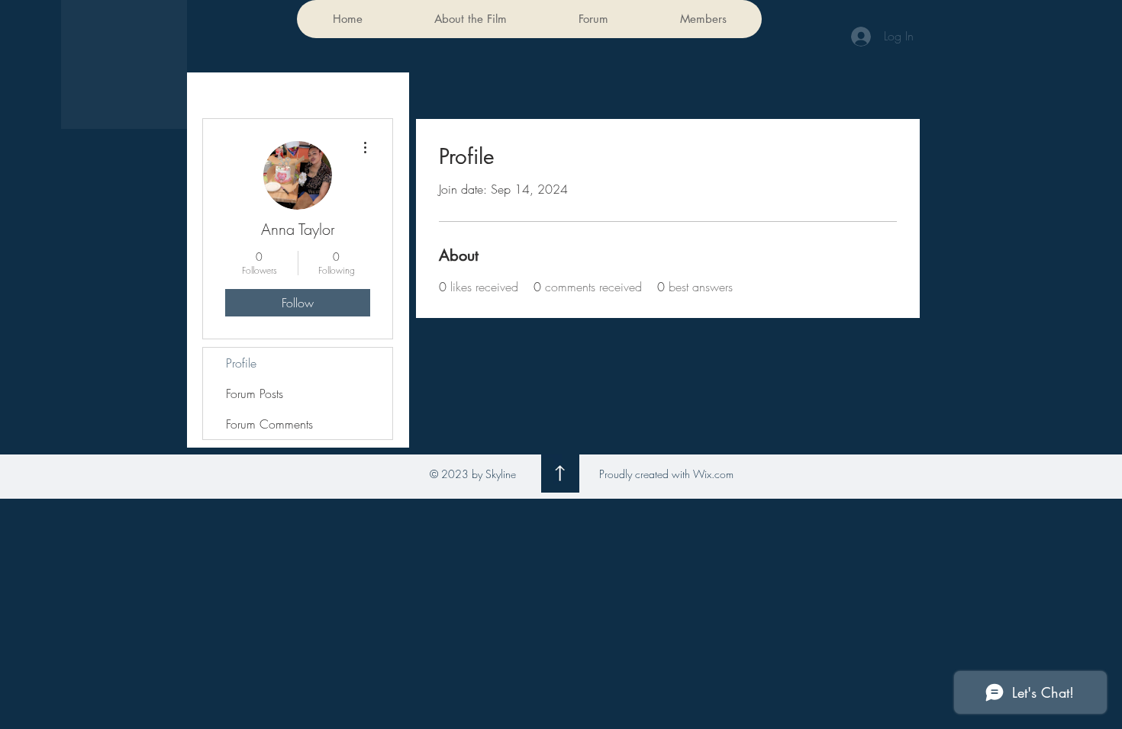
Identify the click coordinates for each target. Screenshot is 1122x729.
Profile (241, 363)
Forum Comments (269, 424)
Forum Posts (254, 393)
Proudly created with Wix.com (666, 474)
